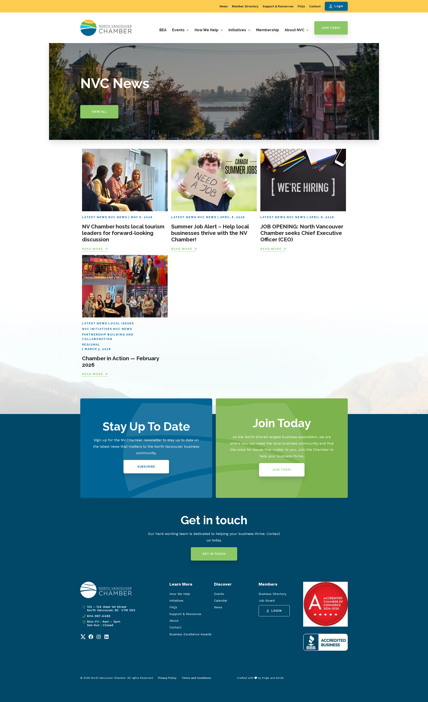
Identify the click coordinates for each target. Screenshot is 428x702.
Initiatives (237, 30)
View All (99, 111)
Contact (315, 6)
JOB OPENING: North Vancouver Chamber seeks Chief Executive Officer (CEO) (301, 233)
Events (178, 30)
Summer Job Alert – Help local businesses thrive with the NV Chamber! (210, 233)
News (224, 6)
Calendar (220, 600)
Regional (91, 344)
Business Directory (272, 594)
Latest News (94, 217)
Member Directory (245, 6)
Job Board (267, 600)
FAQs (301, 6)
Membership (267, 30)
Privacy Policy (167, 677)
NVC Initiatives (97, 329)
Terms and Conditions (196, 677)
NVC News (117, 217)
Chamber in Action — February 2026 (120, 361)
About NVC (295, 30)
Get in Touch (214, 553)
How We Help (207, 30)
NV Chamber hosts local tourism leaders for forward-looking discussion (123, 233)
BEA (163, 30)
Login (338, 6)
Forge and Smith (273, 677)
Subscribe (146, 466)
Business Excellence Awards (190, 634)
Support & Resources (278, 6)
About (174, 620)
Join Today (331, 27)
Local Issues (121, 323)
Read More (92, 249)
